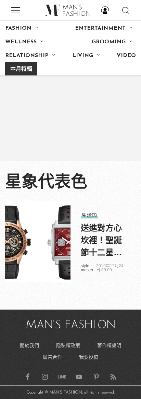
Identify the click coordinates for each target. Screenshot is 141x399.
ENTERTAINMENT (100, 28)
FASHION (18, 28)
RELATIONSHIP (27, 55)
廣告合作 (52, 357)
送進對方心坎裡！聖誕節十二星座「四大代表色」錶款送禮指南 (101, 241)
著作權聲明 (109, 345)
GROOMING (109, 42)
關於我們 (29, 345)
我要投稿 (88, 357)
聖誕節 (89, 215)
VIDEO (126, 55)
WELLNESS (21, 42)
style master (87, 267)
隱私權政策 (68, 345)
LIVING (82, 55)
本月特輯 (21, 69)
